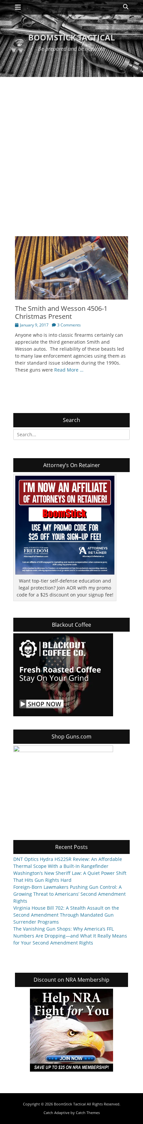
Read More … (68, 370)
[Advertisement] (71, 151)
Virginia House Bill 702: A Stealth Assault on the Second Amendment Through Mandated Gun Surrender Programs (66, 915)
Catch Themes (88, 1112)
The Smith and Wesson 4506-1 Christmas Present (61, 312)
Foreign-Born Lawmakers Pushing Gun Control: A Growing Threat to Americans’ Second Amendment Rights (69, 894)
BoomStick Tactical (71, 37)
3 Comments (69, 325)
